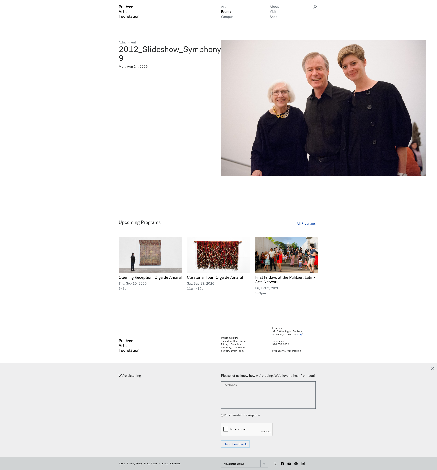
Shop (274, 16)
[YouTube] (289, 463)
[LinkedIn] (303, 463)
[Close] (432, 369)
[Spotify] (296, 463)
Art (223, 6)
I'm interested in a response (242, 415)
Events (226, 11)
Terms (122, 463)
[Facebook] (282, 463)
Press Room (150, 463)
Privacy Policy (134, 463)
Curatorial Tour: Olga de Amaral (215, 277)
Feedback (175, 463)
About (274, 6)
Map (299, 334)
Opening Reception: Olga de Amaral (150, 277)
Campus (227, 16)
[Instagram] (275, 463)
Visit (273, 11)
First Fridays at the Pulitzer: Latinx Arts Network (285, 280)
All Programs (306, 223)
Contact (163, 463)
